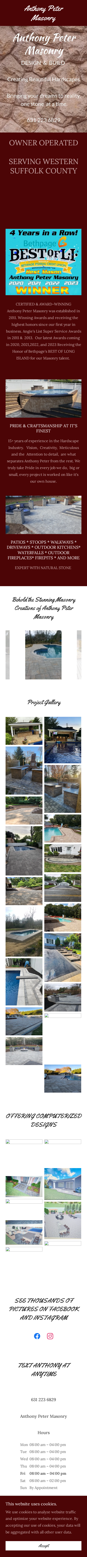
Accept (43, 1546)
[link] (43, 13)
